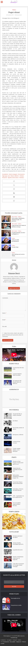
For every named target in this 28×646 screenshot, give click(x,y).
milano (22, 176)
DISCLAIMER (12, 641)
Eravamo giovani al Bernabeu (17, 536)
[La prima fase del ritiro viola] (8, 369)
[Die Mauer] (8, 422)
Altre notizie (14, 216)
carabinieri (5, 174)
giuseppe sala (6, 176)
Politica (14, 10)
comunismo (22, 174)
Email (4, 319)
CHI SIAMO (9, 640)
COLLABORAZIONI (5, 641)
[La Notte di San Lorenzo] (8, 443)
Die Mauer (15, 420)
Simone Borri (19, 15)
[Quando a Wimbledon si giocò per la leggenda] (8, 558)
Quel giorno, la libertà (18, 434)
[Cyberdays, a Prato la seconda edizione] (8, 491)
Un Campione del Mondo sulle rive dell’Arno (17, 382)
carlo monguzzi (13, 174)
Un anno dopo (15, 247)
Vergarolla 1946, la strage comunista (17, 414)
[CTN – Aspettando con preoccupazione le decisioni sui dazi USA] (8, 498)
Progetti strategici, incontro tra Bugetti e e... (18, 233)
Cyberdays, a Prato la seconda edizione (18, 489)
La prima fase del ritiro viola (18, 368)
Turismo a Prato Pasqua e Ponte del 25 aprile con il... (18, 463)
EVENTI (19, 640)
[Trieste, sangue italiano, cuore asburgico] (8, 450)
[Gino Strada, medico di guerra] (8, 429)
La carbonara (14, 521)
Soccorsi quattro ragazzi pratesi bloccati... (17, 504)
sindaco (22, 177)
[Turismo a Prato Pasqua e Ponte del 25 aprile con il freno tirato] (8, 463)
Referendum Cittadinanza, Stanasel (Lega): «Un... (18, 476)
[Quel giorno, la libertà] (8, 436)
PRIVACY (24, 641)
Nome (4, 313)
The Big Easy (14, 399)
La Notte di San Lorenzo (16, 442)
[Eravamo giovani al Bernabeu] (8, 538)
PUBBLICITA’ (18, 641)
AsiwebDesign (14, 637)
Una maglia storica (15, 598)
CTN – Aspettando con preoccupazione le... (18, 496)
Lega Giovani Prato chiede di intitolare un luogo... (19, 226)
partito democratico (14, 177)
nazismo (5, 177)
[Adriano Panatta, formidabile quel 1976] (8, 545)
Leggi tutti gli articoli (14, 288)
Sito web (4, 326)
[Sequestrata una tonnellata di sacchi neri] (8, 470)
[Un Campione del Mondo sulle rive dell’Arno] (8, 382)
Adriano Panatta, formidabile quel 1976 (18, 543)
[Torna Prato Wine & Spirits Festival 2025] (8, 484)
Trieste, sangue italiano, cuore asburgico (16, 450)
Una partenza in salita (16, 605)
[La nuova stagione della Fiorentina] (8, 375)
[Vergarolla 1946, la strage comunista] (8, 415)
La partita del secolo (18, 549)
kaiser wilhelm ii (15, 176)
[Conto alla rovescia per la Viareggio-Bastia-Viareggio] (8, 565)
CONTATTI (14, 640)
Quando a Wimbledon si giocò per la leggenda (18, 558)
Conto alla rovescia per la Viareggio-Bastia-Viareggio (18, 565)
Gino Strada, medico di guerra (18, 428)
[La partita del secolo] (8, 551)
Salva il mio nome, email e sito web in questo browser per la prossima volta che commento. (12, 334)
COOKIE (2, 643)
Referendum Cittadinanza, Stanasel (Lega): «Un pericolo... (18, 219)
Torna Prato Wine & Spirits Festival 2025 (17, 482)
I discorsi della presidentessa (15, 240)
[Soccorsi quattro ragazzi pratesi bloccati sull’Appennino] (8, 504)
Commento (5, 298)
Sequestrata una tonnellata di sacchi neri (17, 469)
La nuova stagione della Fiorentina (17, 374)
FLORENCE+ (3, 640)
